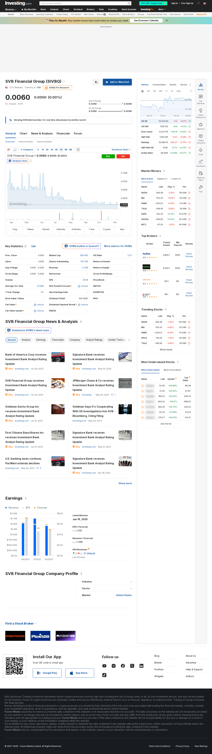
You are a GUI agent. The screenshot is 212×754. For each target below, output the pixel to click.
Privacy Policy (182, 746)
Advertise (191, 662)
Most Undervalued (150, 370)
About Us (191, 655)
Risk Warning (201, 746)
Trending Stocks (152, 309)
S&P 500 (145, 137)
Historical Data (26, 141)
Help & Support (194, 669)
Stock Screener (129, 9)
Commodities (159, 84)
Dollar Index (147, 153)
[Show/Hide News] (78, 149)
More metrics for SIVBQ (118, 246)
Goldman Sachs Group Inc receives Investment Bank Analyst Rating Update (22, 411)
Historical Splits (44, 141)
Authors (190, 676)
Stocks (11, 14)
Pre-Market (76, 14)
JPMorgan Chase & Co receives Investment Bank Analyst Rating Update (93, 385)
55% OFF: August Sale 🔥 (153, 3)
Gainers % (162, 179)
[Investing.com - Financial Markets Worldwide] (18, 3)
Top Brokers (149, 236)
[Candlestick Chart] (8, 149)
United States (62, 14)
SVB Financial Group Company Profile (41, 573)
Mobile (158, 662)
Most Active (189, 14)
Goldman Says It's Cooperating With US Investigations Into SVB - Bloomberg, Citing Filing (94, 411)
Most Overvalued (172, 370)
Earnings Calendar (44, 14)
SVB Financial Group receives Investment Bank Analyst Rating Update (26, 385)
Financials (63, 133)
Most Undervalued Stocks (158, 362)
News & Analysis (42, 133)
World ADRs (114, 14)
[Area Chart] (15, 149)
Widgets (158, 676)
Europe (141, 14)
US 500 (144, 126)
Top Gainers (175, 14)
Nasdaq (145, 142)
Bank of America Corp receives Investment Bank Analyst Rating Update (26, 359)
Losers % (176, 179)
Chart (23, 133)
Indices (144, 84)
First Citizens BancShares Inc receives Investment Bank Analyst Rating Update (24, 437)
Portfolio (159, 669)
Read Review (189, 255)
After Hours (89, 14)
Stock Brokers (128, 14)
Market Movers (151, 171)
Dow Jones (146, 131)
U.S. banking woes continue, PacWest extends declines (23, 461)
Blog (156, 655)
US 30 (144, 121)
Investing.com (22, 368)
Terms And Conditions (159, 746)
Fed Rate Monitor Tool (157, 14)
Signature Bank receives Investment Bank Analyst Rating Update (93, 359)
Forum (78, 133)
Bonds (173, 84)
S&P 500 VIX (147, 147)
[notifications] (198, 3)
